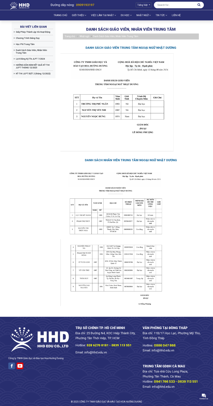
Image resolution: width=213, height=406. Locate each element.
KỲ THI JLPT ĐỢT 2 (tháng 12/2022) (33, 73)
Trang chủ (60, 15)
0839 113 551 (121, 345)
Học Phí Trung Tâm (25, 44)
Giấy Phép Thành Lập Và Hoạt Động (33, 32)
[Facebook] (11, 366)
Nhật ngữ (142, 15)
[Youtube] (20, 366)
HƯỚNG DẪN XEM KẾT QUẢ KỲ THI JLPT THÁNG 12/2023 (33, 66)
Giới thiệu (78, 15)
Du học (125, 15)
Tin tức (161, 15)
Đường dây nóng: (72, 5)
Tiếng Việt (142, 5)
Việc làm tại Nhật (102, 15)
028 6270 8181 (97, 345)
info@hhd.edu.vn (95, 352)
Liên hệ (176, 15)
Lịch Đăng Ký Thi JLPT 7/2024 (30, 59)
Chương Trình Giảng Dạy (27, 38)
